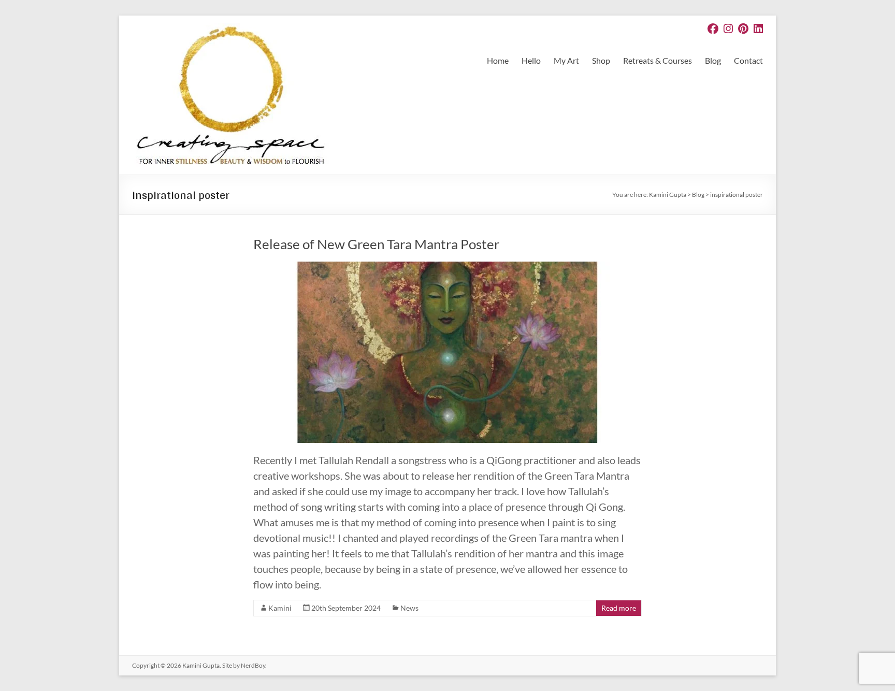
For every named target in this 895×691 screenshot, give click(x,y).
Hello (531, 60)
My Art (566, 60)
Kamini (280, 607)
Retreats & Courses (657, 60)
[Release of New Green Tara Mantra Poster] (447, 266)
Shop (601, 60)
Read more (618, 607)
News (409, 607)
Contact (748, 60)
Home (498, 60)
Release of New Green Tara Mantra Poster (376, 244)
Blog (713, 60)
